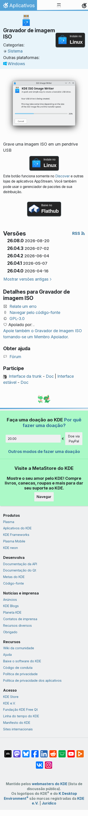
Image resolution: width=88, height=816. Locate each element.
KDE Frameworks (16, 535)
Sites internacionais (18, 729)
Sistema (15, 51)
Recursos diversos (17, 625)
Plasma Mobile (14, 541)
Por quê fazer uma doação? (52, 422)
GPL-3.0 (17, 318)
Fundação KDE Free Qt (20, 709)
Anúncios (10, 599)
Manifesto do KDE (16, 723)
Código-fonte (13, 583)
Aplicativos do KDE (17, 528)
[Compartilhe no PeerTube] (80, 751)
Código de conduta (17, 668)
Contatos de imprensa (20, 619)
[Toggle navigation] (58, 5)
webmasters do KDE (49, 784)
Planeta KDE (12, 612)
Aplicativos (18, 6)
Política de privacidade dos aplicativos (32, 680)
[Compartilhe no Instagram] (48, 762)
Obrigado (10, 632)
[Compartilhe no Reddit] (53, 751)
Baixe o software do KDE (22, 661)
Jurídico (49, 803)
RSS (76, 233)
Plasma (8, 522)
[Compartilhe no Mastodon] (17, 751)
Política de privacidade (20, 674)
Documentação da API (20, 564)
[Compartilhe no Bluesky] (26, 751)
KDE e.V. (9, 703)
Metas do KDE (14, 577)
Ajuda (7, 654)
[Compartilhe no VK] (39, 762)
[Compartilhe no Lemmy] (62, 751)
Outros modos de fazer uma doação (44, 451)
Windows (16, 63)
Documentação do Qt (19, 570)
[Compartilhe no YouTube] (71, 751)
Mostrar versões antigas (26, 279)
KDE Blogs (11, 606)
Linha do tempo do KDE (21, 716)
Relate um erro (23, 306)
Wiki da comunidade (18, 648)
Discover (62, 176)
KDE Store (11, 697)
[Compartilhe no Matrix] (8, 751)
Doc (50, 376)
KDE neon (10, 548)
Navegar (44, 496)
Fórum (15, 356)
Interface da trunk (25, 376)
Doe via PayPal (74, 438)
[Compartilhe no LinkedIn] (44, 751)
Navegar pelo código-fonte (34, 312)
